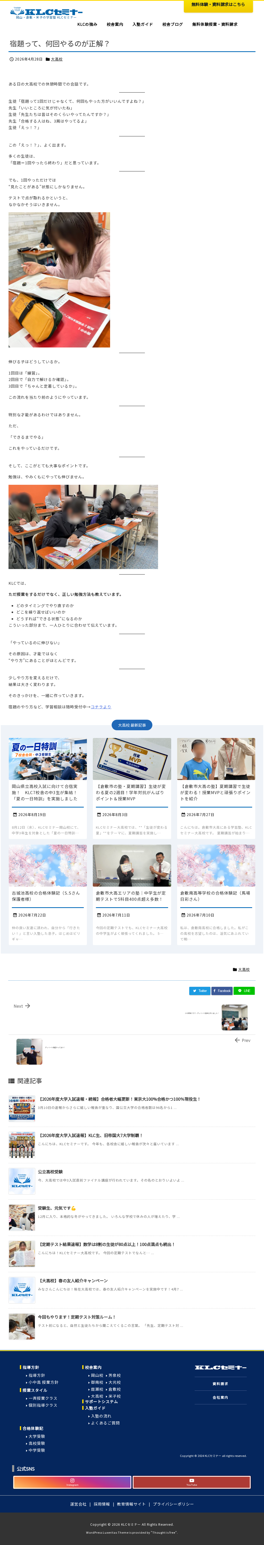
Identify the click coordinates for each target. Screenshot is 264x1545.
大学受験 (37, 1436)
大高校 (57, 59)
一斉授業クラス (43, 1398)
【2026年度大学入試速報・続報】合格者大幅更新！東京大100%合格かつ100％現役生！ (119, 1099)
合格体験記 (33, 1428)
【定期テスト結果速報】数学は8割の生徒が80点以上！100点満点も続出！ (107, 1244)
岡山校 (97, 1375)
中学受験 (37, 1450)
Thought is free (163, 1532)
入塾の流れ (101, 1416)
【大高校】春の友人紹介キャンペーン (73, 1280)
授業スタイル (35, 1390)
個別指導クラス (43, 1405)
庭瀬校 (97, 1389)
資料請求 (221, 1383)
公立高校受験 (50, 1171)
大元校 (115, 1382)
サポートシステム (101, 1401)
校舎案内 (93, 1367)
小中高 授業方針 (44, 1382)
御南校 (97, 1382)
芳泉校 (115, 1375)
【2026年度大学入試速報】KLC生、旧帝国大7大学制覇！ (90, 1135)
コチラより (101, 706)
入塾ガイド (95, 1408)
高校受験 (37, 1443)
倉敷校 (115, 1389)
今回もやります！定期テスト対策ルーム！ (77, 1317)
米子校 (115, 1396)
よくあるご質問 (105, 1422)
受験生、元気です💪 (57, 1208)
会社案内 (221, 1397)
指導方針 (31, 1367)
